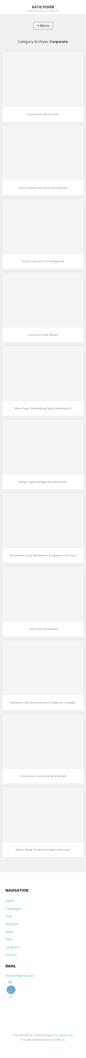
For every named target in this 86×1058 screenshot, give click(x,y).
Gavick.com (66, 1035)
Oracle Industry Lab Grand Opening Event (43, 187)
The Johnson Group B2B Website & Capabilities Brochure (43, 555)
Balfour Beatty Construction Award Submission (43, 849)
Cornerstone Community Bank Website (43, 776)
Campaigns (13, 909)
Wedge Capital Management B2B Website (43, 481)
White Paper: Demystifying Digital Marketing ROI (43, 408)
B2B (9, 916)
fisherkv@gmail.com (20, 976)
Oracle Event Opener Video (43, 114)
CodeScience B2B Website (43, 334)
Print (9, 939)
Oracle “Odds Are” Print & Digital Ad (43, 261)
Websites (12, 924)
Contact (11, 955)
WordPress (58, 1040)
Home (10, 901)
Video (9, 932)
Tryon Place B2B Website (43, 629)
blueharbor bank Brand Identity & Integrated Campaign (43, 702)
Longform (13, 947)
